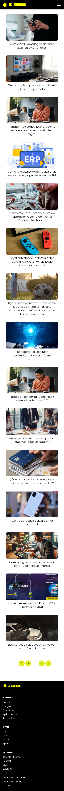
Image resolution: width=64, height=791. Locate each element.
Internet (7, 760)
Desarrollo (8, 710)
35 (41, 663)
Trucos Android (11, 718)
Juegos (7, 706)
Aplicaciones (10, 714)
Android (7, 702)
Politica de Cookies (13, 781)
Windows (8, 768)
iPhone (6, 739)
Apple (6, 743)
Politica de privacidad (14, 777)
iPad (5, 735)
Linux (5, 764)
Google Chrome (11, 756)
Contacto (8, 785)
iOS (4, 731)
